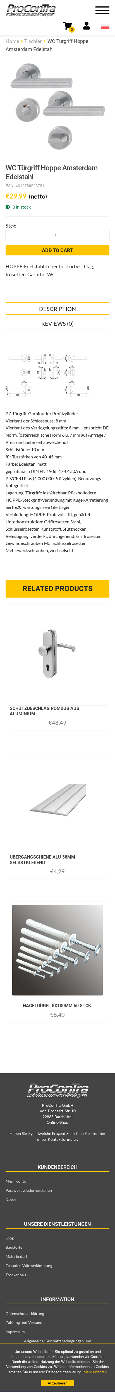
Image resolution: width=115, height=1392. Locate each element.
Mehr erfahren (95, 1372)
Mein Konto (16, 1181)
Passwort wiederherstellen (29, 1190)
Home (12, 41)
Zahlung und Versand (24, 1322)
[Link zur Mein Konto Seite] (86, 26)
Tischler (33, 41)
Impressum (15, 1331)
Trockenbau (16, 1274)
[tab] (57, 308)
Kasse (11, 1199)
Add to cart (57, 250)
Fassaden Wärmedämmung (29, 1265)
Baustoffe (14, 1247)
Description (57, 308)
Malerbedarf (16, 1256)
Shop (10, 1238)
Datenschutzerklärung (25, 1313)
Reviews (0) (57, 323)
